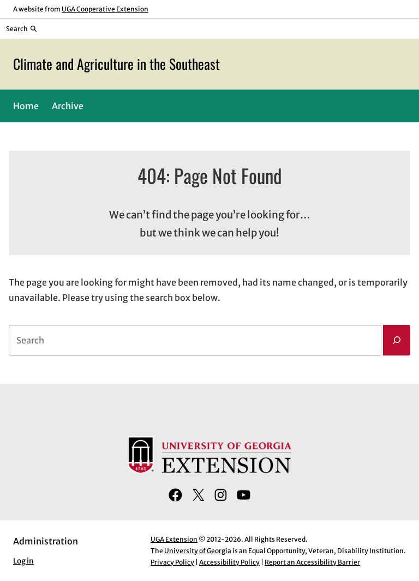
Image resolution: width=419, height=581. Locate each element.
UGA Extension (174, 539)
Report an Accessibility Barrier (312, 562)
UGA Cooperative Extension (105, 9)
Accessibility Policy (229, 562)
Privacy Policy (172, 562)
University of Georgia (197, 551)
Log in (23, 561)
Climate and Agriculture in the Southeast (116, 64)
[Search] (396, 340)
